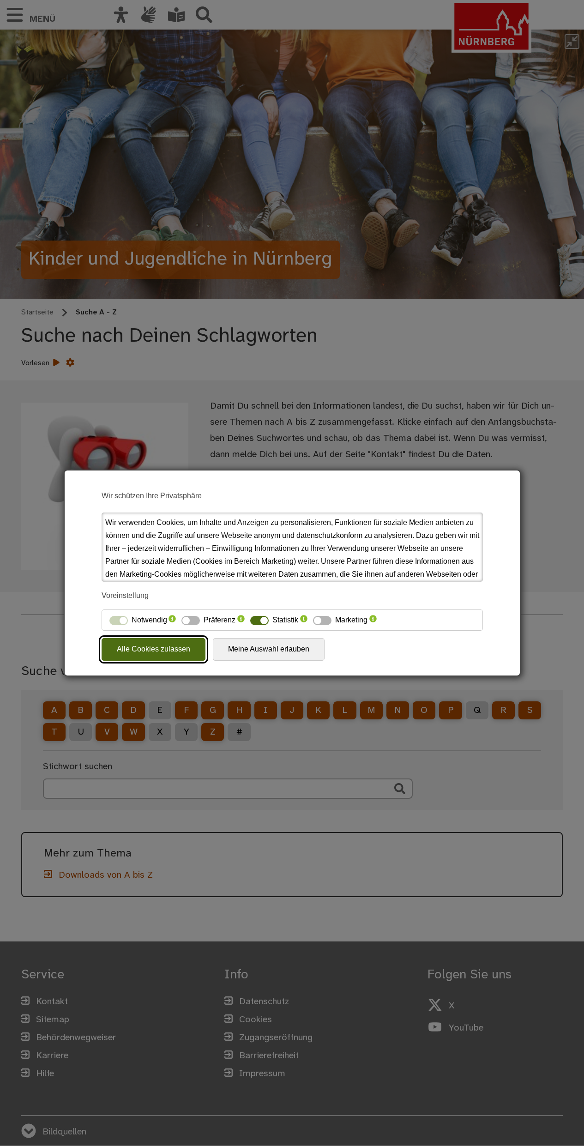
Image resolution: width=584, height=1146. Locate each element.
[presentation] (172, 620)
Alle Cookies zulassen (153, 649)
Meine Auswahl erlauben (268, 649)
